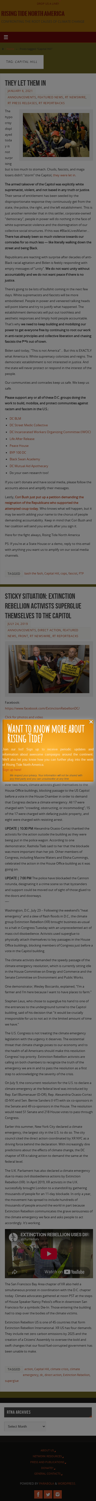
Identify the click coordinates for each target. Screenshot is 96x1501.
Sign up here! (11, 770)
